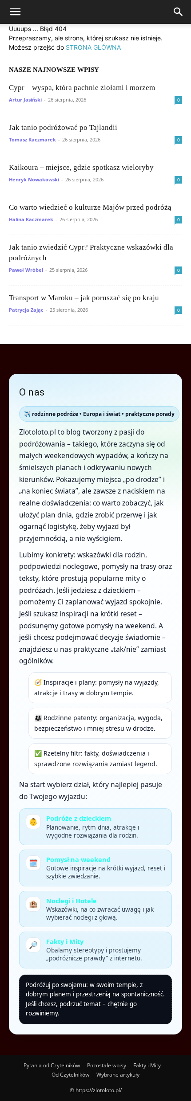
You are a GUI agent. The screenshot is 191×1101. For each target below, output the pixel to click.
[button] (15, 12)
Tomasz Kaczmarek (32, 139)
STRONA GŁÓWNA (93, 47)
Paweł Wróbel (26, 269)
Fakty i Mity (147, 1065)
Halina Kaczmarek (31, 219)
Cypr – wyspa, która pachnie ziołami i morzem (82, 87)
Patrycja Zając (26, 309)
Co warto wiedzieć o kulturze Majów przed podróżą (90, 207)
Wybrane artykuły (117, 1074)
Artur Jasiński (25, 99)
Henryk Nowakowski (34, 179)
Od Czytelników (70, 1074)
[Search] (178, 12)
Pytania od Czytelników (52, 1065)
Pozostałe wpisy (106, 1065)
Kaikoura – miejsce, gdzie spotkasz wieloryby (81, 167)
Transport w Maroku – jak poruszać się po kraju (84, 298)
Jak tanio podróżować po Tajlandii (63, 127)
